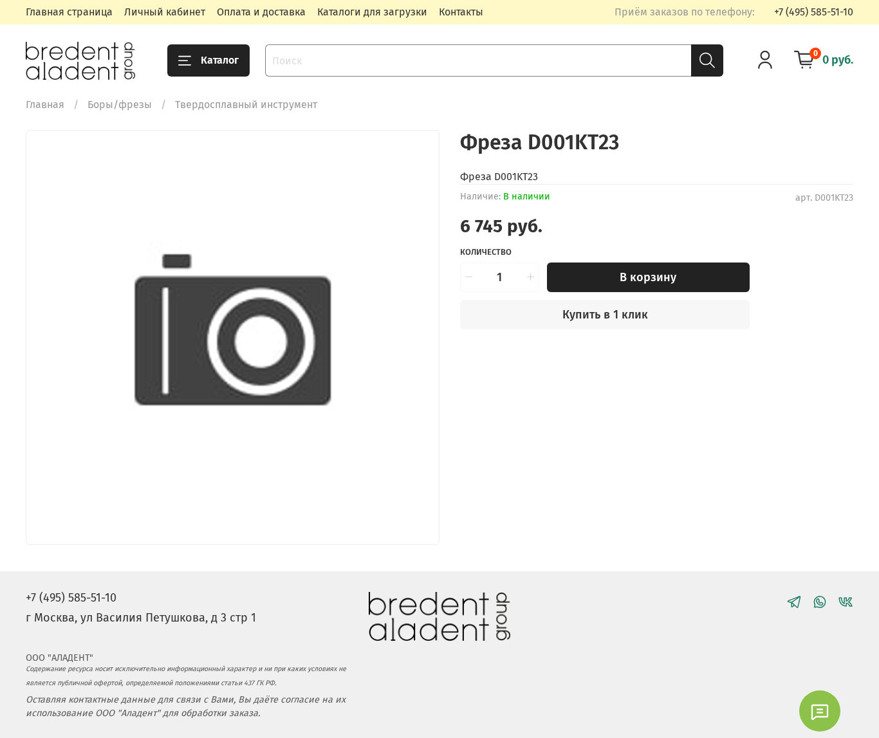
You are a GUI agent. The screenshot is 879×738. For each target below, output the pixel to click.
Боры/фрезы (120, 104)
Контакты (461, 12)
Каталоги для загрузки (372, 12)
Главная (45, 104)
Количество (486, 252)
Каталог (220, 60)
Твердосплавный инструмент (246, 104)
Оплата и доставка (261, 12)
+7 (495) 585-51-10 (813, 12)
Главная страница (69, 12)
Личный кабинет (164, 12)
